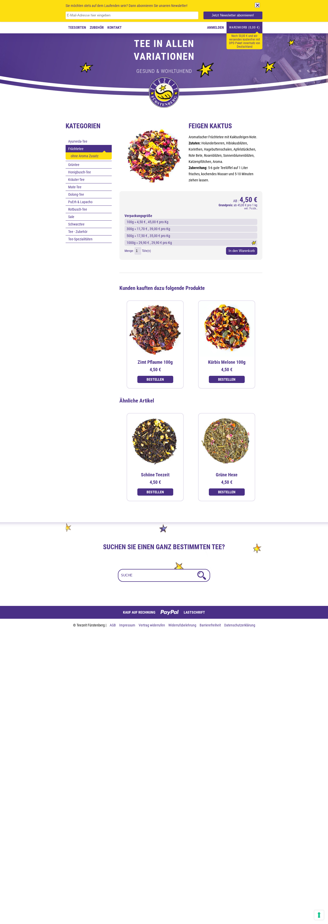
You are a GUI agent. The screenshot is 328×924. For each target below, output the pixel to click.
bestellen (155, 379)
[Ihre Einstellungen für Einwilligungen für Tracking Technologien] (319, 915)
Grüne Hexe (227, 474)
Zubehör (97, 27)
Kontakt (114, 27)
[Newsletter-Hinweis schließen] (257, 5)
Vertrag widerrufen (152, 625)
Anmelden (215, 27)
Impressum (127, 625)
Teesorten (77, 27)
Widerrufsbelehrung (182, 625)
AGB (113, 625)
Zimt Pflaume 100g (155, 362)
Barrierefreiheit (211, 625)
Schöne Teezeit (155, 474)
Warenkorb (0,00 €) (244, 27)
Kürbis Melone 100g (226, 362)
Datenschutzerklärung (239, 625)
